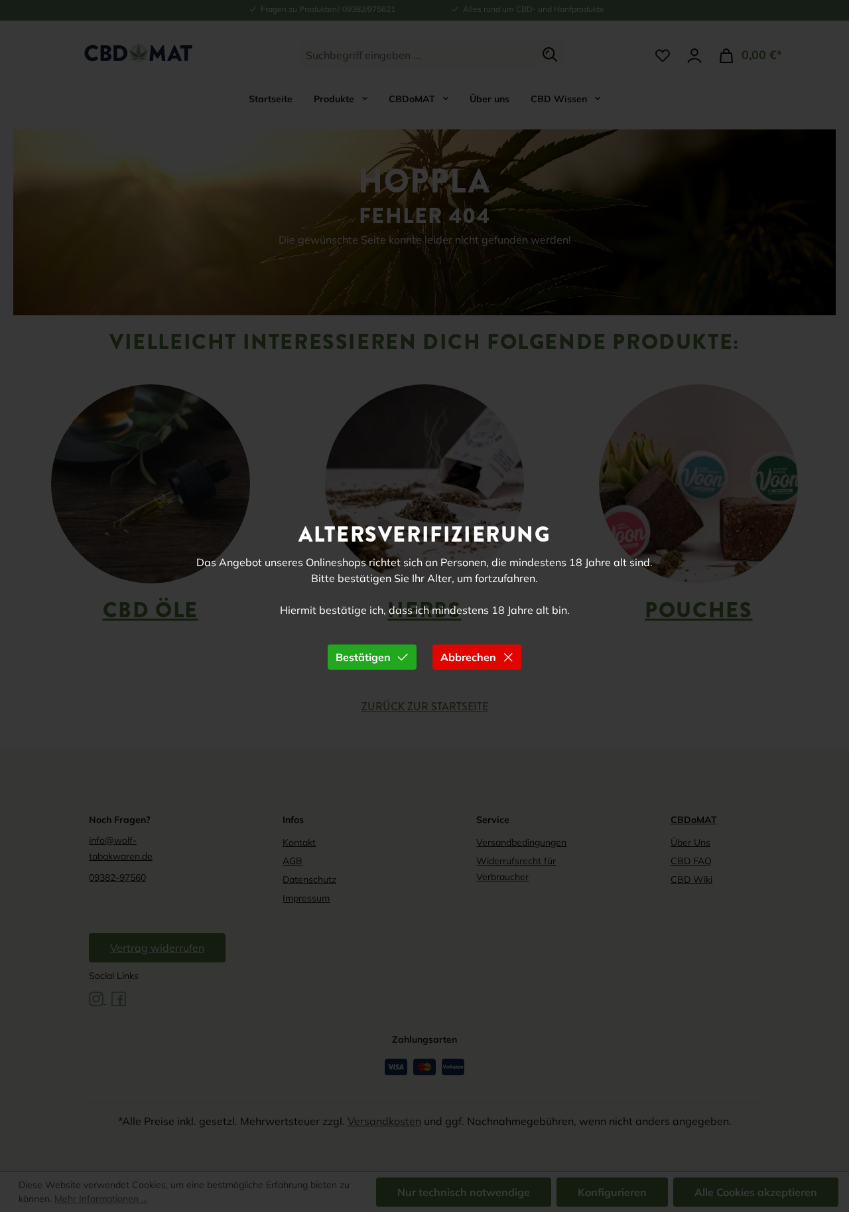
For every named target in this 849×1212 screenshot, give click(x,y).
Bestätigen (363, 657)
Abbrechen (468, 657)
